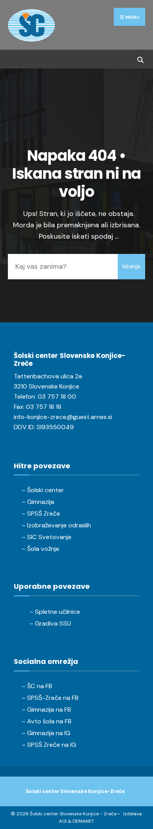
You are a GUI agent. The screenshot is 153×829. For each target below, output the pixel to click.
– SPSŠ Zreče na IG (49, 745)
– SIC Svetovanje (46, 537)
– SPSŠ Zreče (41, 513)
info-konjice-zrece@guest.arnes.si (63, 417)
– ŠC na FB (37, 686)
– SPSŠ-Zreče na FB (50, 698)
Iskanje (131, 266)
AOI (63, 821)
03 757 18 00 (57, 396)
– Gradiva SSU (50, 623)
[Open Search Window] (140, 59)
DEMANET (83, 821)
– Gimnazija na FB (46, 709)
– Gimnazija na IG (46, 733)
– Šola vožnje (40, 549)
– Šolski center (43, 490)
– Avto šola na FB (46, 721)
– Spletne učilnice (54, 612)
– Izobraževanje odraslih (56, 525)
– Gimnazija (38, 502)
